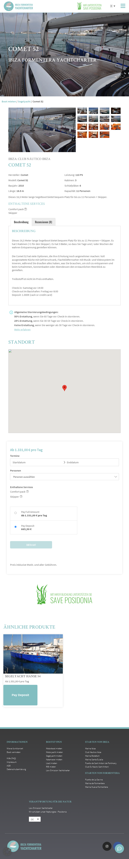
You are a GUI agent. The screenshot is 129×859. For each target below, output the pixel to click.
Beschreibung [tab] (21, 222)
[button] (7, 851)
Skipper (14, 496)
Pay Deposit (20, 695)
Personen (15, 470)
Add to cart (31, 544)
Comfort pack (17, 491)
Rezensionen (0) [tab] (43, 222)
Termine (14, 455)
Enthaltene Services (21, 487)
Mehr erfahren (22, 329)
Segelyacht (24, 101)
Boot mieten (9, 101)
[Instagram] (107, 846)
